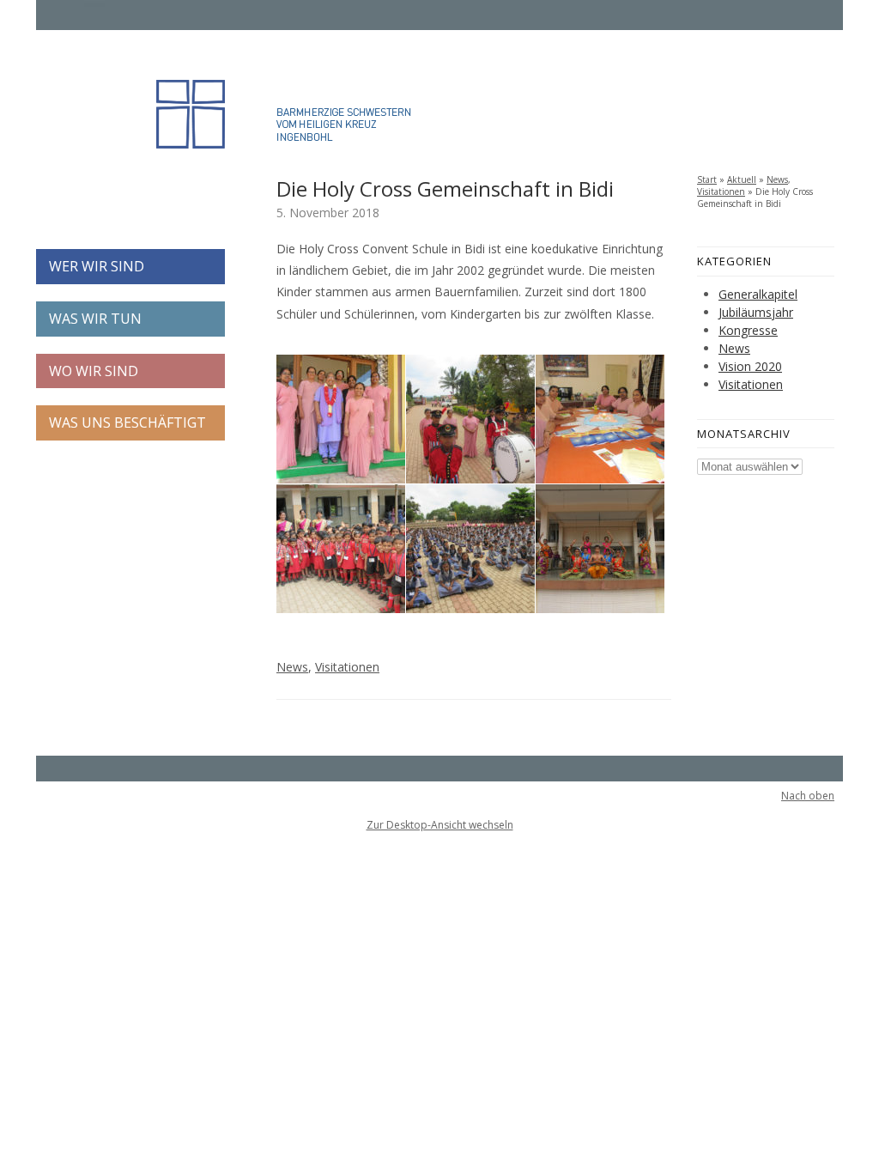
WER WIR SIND (96, 266)
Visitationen (347, 667)
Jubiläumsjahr (755, 312)
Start (707, 179)
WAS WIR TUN (95, 318)
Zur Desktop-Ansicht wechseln (440, 824)
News (292, 667)
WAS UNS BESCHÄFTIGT (127, 422)
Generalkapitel (757, 294)
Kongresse (748, 330)
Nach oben (807, 796)
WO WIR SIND (93, 371)
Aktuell (741, 179)
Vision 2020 (750, 366)
